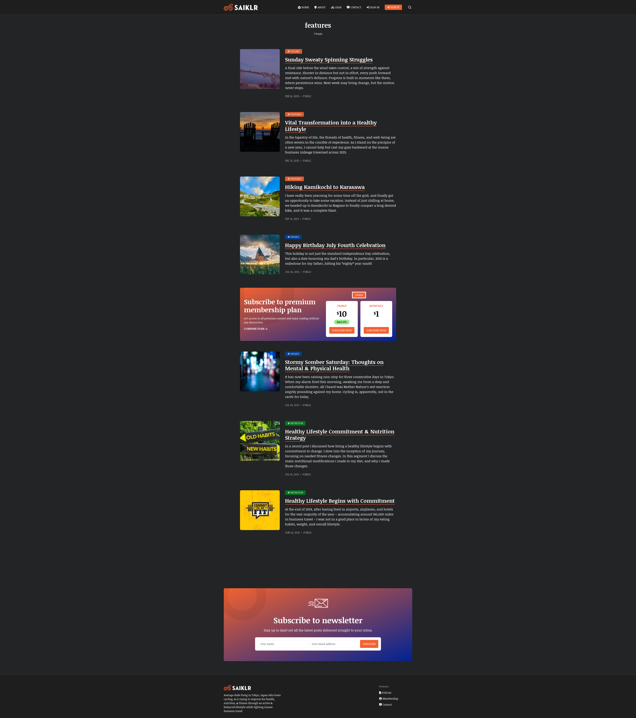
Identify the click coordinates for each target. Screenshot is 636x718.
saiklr (359, 295)
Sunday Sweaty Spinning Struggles (329, 59)
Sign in (374, 7)
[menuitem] (303, 7)
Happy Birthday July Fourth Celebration (335, 245)
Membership (390, 698)
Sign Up (395, 7)
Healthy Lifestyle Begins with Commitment (340, 500)
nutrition (297, 423)
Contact (355, 7)
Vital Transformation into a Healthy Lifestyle (331, 125)
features (296, 114)
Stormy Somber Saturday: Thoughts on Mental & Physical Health (334, 365)
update (295, 237)
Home (305, 7)
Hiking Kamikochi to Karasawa (325, 186)
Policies (386, 692)
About (322, 7)
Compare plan (254, 328)
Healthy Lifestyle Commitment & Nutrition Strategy (339, 434)
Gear (338, 7)
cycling (295, 51)
